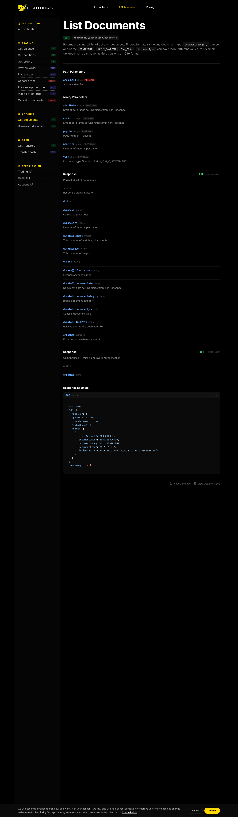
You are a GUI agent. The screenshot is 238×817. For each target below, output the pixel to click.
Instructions (101, 7)
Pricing (150, 7)
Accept (212, 810)
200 (68, 395)
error (75, 395)
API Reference (127, 7)
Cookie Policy (129, 812)
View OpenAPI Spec (209, 483)
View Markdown (182, 483)
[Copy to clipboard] (216, 395)
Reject (195, 810)
